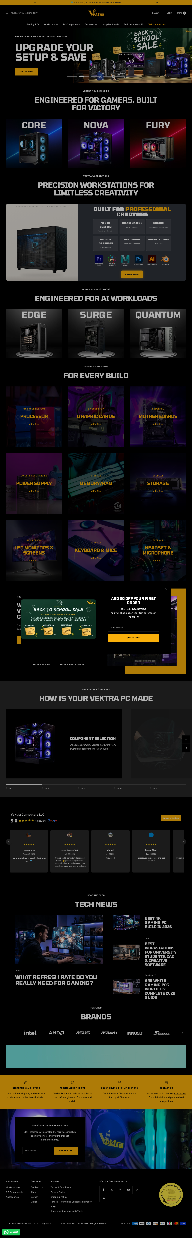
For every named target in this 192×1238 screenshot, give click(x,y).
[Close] (166, 589)
